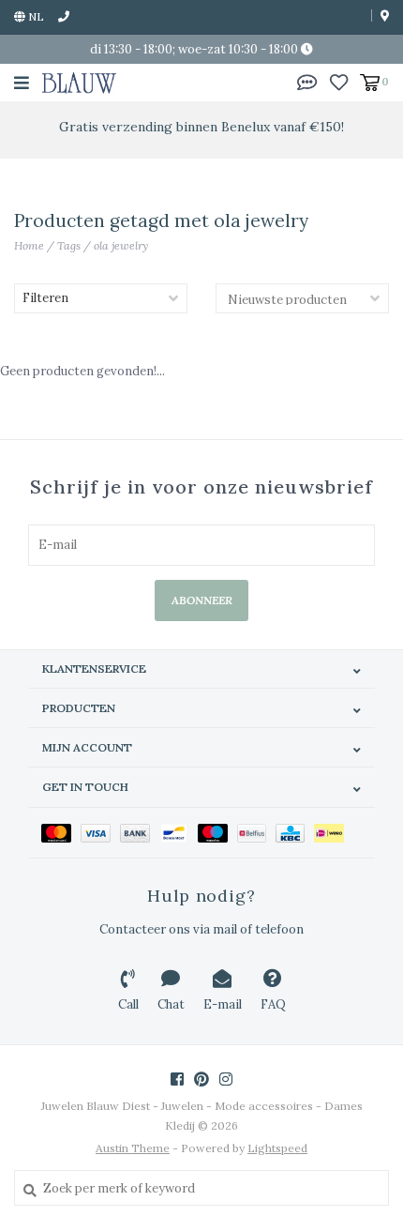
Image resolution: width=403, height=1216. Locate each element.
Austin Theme (133, 1148)
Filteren (45, 298)
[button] (307, 81)
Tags (69, 245)
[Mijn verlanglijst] (339, 81)
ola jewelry (121, 245)
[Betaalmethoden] (61, 833)
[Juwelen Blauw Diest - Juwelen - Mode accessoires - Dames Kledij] (79, 82)
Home (29, 245)
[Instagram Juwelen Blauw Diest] (226, 1079)
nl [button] (34, 16)
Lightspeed (277, 1148)
